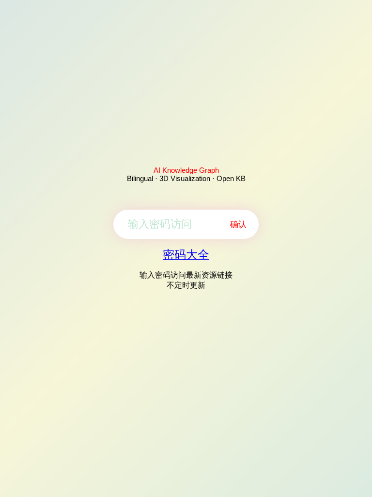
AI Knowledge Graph (186, 170)
